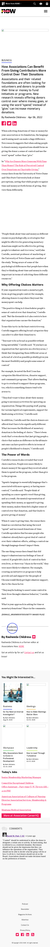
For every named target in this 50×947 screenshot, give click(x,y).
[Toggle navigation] (3, 15)
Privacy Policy (25, 930)
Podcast (25, 904)
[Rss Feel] (32, 934)
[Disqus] (25, 863)
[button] (11, 4)
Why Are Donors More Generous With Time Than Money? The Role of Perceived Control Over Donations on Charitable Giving (24, 165)
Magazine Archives (25, 915)
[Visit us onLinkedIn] (27, 934)
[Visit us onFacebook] (22, 934)
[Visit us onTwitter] (17, 934)
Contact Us (25, 925)
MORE (21, 646)
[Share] (4, 123)
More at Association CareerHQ (21, 815)
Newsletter (25, 909)
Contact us (29, 652)
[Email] (34, 636)
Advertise (25, 920)
